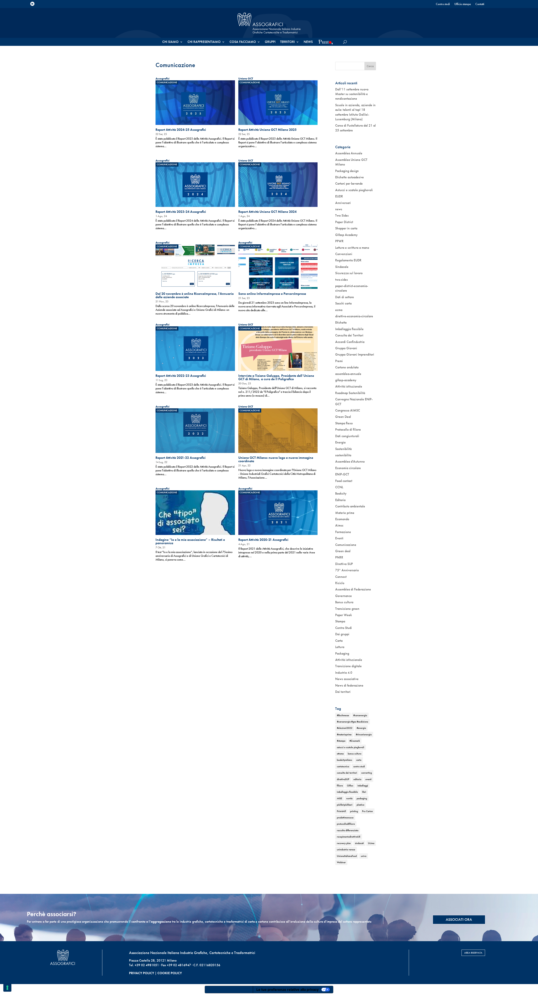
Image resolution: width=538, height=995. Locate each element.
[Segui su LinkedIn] (32, 4)
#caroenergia (360, 715)
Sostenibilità (343, 449)
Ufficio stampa (462, 4)
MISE (339, 798)
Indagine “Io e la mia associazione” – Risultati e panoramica (190, 541)
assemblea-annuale (348, 374)
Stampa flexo (344, 423)
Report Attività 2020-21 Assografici (263, 539)
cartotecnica (343, 766)
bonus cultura (354, 753)
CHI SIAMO (170, 42)
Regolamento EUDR (348, 260)
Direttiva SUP (344, 564)
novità (349, 798)
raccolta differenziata (347, 830)
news (338, 209)
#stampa (341, 740)
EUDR (339, 196)
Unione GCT (245, 78)
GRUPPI (270, 42)
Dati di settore (344, 297)
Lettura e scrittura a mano (352, 247)
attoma (340, 753)
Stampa (340, 621)
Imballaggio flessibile (349, 329)
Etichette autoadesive (349, 177)
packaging (362, 798)
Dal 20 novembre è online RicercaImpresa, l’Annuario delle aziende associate (195, 295)
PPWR (339, 241)
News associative (347, 679)
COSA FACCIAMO (242, 42)
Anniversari (343, 203)
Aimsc (339, 525)
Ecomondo (342, 519)
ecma (338, 310)
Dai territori (343, 691)
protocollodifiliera (346, 824)
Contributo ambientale (350, 506)
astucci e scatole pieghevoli (350, 747)
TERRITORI (287, 42)
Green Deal (343, 416)
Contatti (479, 4)
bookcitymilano (344, 760)
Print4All (341, 811)
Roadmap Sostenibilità (350, 393)
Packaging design (347, 171)
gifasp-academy (345, 380)
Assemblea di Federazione (353, 589)
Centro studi (443, 4)
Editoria (340, 500)
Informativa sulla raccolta (228, 989)
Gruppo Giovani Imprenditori (354, 354)
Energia (340, 442)
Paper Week (343, 615)
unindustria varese (346, 849)
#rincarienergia (364, 734)
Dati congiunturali (347, 436)
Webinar (341, 862)
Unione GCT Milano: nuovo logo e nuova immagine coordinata (275, 459)
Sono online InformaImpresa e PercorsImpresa (272, 293)
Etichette (341, 322)
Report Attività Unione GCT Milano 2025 (267, 129)
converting (366, 772)
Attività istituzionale (348, 386)
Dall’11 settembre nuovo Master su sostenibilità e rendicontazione (351, 94)
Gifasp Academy (346, 235)
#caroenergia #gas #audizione (352, 721)
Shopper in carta (346, 228)
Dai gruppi (342, 634)
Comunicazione (167, 82)
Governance (343, 596)
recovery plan (344, 843)
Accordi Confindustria (349, 342)
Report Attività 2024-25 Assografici (181, 129)
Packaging (342, 653)
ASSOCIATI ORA (459, 919)
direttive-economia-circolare (354, 316)
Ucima (371, 843)
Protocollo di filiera (348, 429)
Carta (339, 640)
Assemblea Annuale (348, 153)
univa (363, 856)
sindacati (359, 843)
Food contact (343, 481)
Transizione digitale (348, 666)
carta (358, 760)
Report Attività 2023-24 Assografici (181, 211)
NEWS (308, 42)
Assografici (162, 78)
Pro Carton (367, 811)
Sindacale (341, 267)
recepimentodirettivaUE (348, 836)
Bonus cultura (344, 602)
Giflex (350, 785)
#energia (361, 728)
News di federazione (349, 685)
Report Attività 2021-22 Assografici (181, 457)
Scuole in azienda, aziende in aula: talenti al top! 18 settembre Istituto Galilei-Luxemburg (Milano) (355, 112)
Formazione (343, 532)
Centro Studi (343, 628)
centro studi (359, 766)
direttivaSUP (343, 779)
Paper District (344, 222)
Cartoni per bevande (349, 183)
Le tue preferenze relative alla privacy (287, 989)
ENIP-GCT (342, 474)
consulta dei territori (347, 772)
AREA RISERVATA (473, 952)
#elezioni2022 (344, 728)
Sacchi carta (343, 303)
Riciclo (339, 583)
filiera (340, 785)
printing (354, 811)
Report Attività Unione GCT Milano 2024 (267, 211)
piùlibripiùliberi (344, 804)
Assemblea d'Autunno (350, 461)
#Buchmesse (343, 715)
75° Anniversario (347, 570)
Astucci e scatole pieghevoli (354, 190)
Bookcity (341, 493)
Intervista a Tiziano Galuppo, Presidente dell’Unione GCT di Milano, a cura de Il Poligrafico (276, 377)
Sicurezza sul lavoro (349, 273)
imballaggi (362, 785)
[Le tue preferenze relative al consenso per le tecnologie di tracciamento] (7, 988)
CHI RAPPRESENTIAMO (204, 42)
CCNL (339, 487)
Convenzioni (343, 254)
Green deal (343, 551)
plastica (360, 804)
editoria (357, 779)
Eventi (339, 538)
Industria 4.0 (343, 672)
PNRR (339, 557)
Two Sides (342, 215)
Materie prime (344, 513)
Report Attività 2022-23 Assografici (181, 375)
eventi (368, 779)
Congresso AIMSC (347, 410)
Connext (341, 576)
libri (364, 792)
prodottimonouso (345, 817)
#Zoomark (354, 740)
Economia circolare (348, 468)
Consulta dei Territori (349, 335)
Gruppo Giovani (346, 348)
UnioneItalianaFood (347, 856)
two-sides (341, 279)
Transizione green (347, 608)
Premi (339, 361)
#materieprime (344, 734)
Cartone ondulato (347, 367)
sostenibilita (343, 455)
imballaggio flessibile (347, 792)
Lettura (339, 647)
